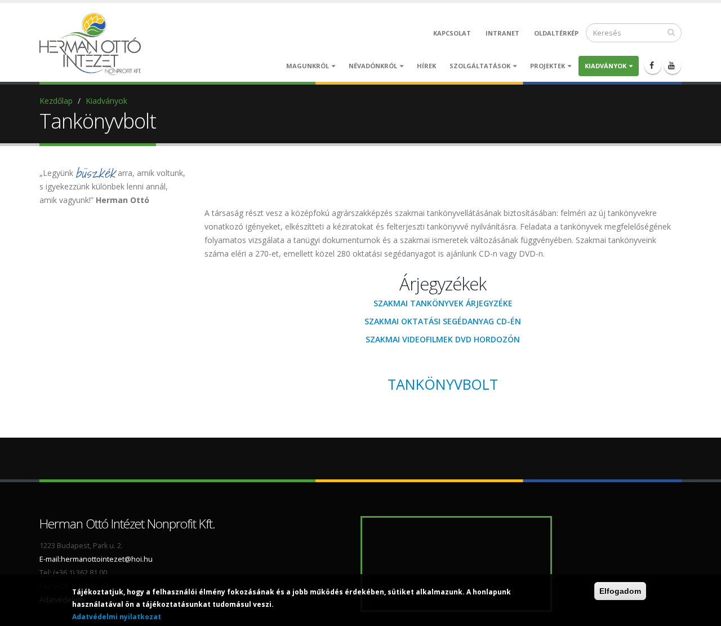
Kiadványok (605, 65)
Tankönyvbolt (443, 384)
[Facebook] (652, 65)
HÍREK (426, 65)
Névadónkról (373, 65)
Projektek (547, 65)
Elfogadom (620, 591)
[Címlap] (92, 43)
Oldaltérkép (556, 33)
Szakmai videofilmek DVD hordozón (443, 339)
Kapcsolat (452, 33)
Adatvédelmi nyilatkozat (116, 616)
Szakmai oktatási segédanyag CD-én (442, 321)
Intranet (502, 33)
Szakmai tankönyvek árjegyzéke (443, 303)
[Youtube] (672, 65)
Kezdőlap (56, 100)
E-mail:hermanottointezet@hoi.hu (96, 559)
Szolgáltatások (479, 65)
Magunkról (307, 65)
